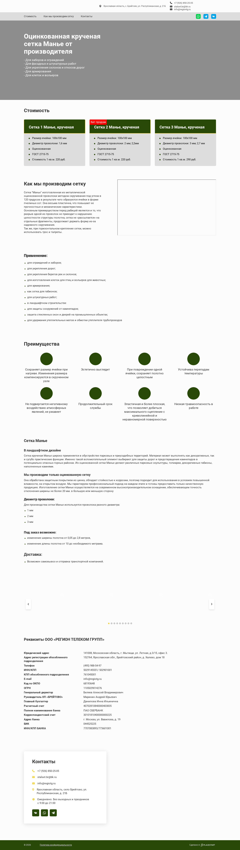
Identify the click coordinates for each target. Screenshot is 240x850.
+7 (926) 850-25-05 (183, 3)
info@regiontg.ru (182, 9)
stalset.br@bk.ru (182, 6)
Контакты (86, 16)
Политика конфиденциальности (56, 845)
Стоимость (30, 16)
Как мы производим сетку (59, 16)
